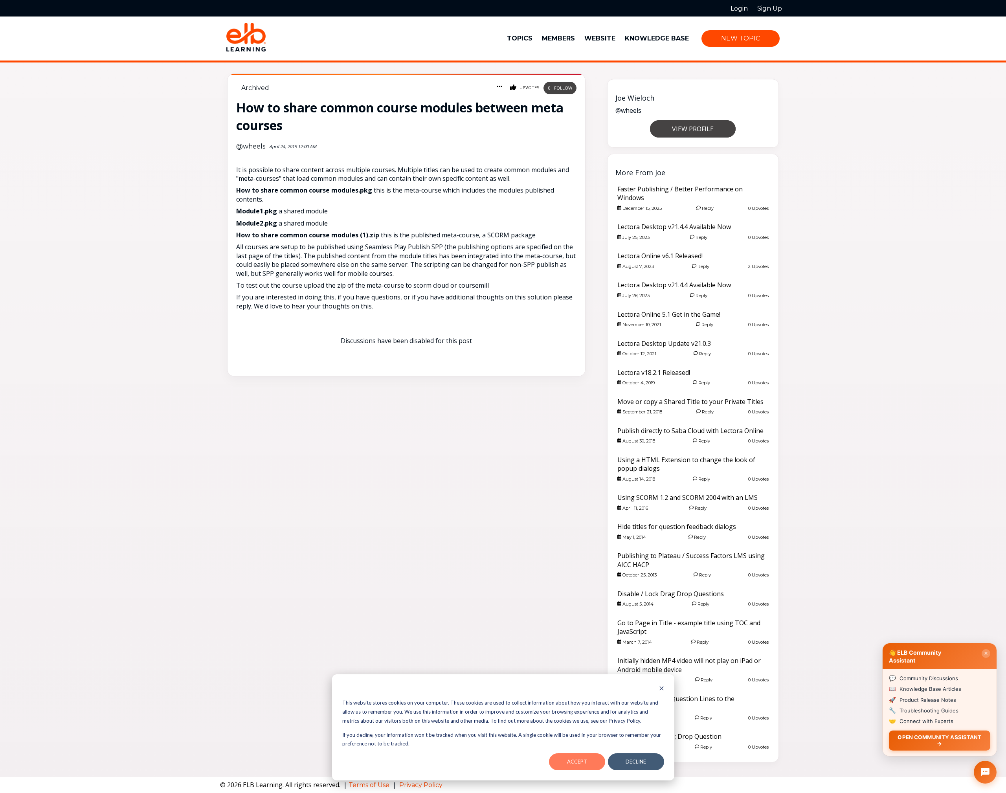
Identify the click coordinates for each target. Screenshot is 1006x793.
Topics (519, 38)
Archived (255, 88)
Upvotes (529, 87)
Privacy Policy (420, 785)
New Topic (740, 38)
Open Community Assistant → (939, 740)
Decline (636, 761)
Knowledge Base (657, 38)
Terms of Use (370, 785)
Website (599, 38)
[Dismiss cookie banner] (661, 689)
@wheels (250, 146)
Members (558, 38)
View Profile (693, 129)
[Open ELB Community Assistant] (985, 772)
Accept (577, 761)
